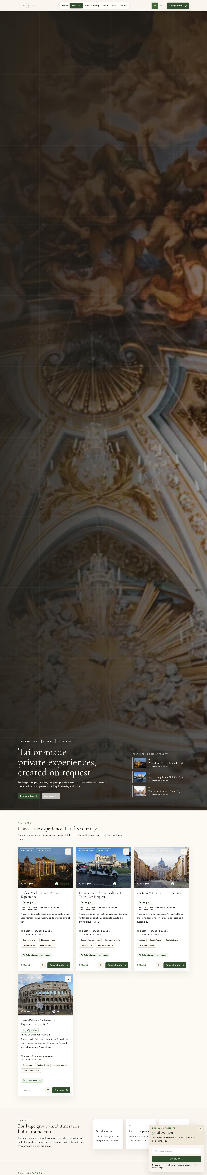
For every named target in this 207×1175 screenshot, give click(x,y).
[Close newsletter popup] (200, 1129)
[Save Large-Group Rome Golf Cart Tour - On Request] (126, 851)
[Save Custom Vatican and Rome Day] (184, 851)
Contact (123, 5)
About (106, 5)
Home (65, 5)
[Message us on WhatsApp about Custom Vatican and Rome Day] (159, 965)
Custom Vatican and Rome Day (159, 893)
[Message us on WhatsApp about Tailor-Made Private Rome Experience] (43, 965)
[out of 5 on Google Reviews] (62, 883)
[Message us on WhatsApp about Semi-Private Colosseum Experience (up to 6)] (48, 1090)
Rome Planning (92, 5)
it (161, 6)
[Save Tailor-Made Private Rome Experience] (68, 851)
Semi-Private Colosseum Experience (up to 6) (38, 1022)
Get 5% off (175, 1159)
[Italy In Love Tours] (28, 6)
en (155, 6)
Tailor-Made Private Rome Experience (40, 895)
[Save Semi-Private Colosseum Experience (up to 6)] (68, 979)
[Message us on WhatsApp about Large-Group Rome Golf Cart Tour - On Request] (101, 965)
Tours (75, 5)
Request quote (57, 965)
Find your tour (176, 5)
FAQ (114, 5)
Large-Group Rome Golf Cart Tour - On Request (100, 895)
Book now (59, 1090)
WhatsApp (49, 796)
